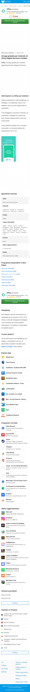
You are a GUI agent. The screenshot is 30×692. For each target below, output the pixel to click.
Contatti (3, 665)
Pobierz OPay (5, 277)
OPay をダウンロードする (9, 274)
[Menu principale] (28, 1)
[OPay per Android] (3, 11)
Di (15, 11)
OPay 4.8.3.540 (5, 595)
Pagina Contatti (6, 346)
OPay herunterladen (7, 271)
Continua (15, 603)
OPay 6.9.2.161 (5, 598)
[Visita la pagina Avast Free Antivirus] (15, 16)
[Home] (2, 6)
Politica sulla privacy (22, 672)
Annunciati (4, 668)
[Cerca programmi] (25, 1)
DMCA (18, 678)
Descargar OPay (6, 268)
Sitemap (3, 672)
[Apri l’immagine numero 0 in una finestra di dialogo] (8, 149)
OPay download (6, 280)
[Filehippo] (6, 1)
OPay (12, 9)
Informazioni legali (21, 675)
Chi (2, 662)
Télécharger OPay (6, 285)
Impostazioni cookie (21, 682)
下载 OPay (4, 282)
